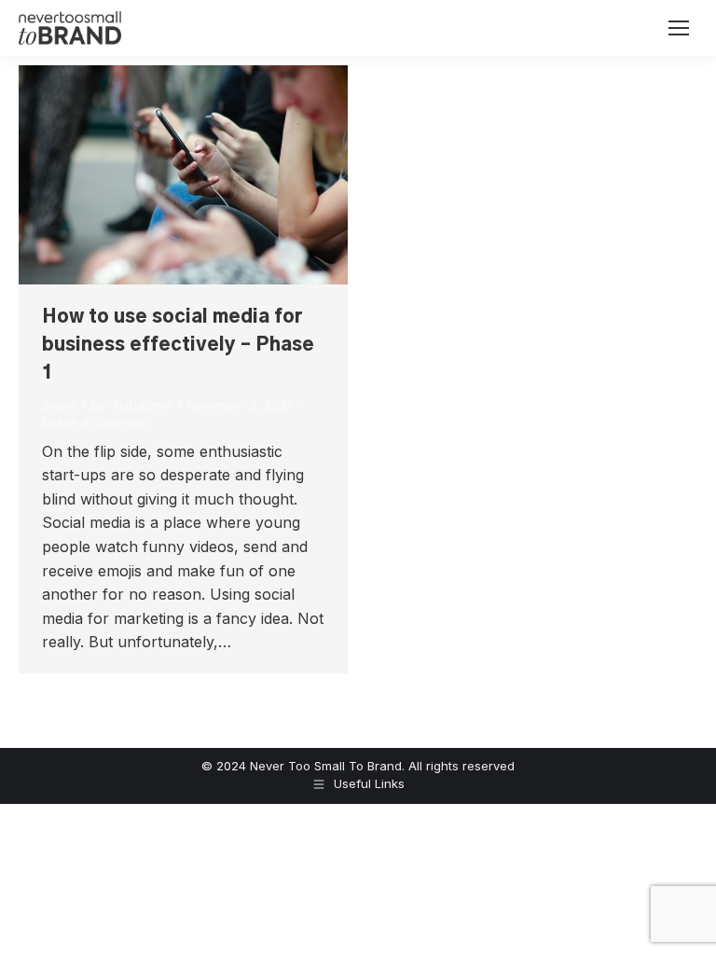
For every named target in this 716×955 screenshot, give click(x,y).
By (131, 404)
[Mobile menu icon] (678, 28)
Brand (59, 404)
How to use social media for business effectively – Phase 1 (178, 345)
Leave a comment (94, 421)
